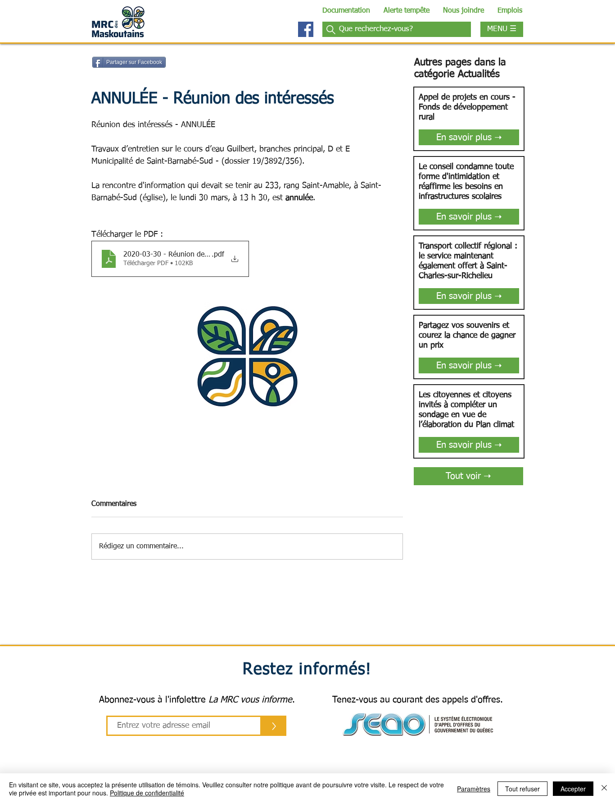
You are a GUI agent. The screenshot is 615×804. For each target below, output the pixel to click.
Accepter (573, 788)
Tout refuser (522, 788)
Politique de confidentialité (147, 792)
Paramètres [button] (473, 788)
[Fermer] (604, 789)
